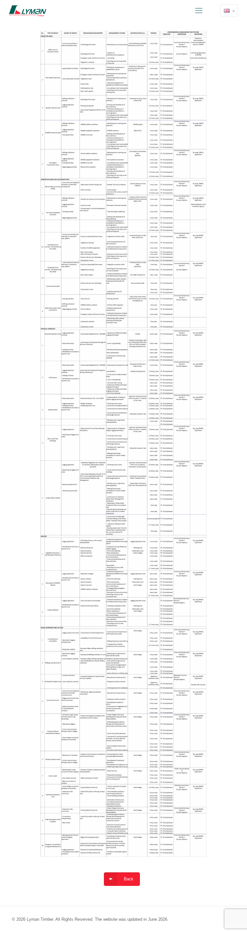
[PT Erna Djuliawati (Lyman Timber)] (28, 10)
